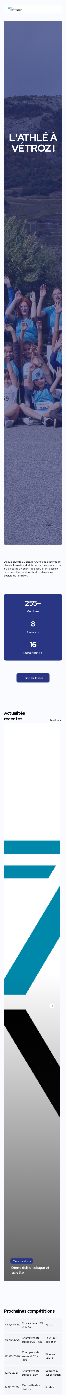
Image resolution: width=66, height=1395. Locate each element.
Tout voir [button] (55, 720)
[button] (56, 9)
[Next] (52, 1006)
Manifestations (22, 1261)
